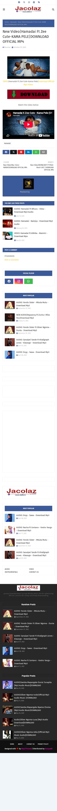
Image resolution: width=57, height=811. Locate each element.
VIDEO (5, 81)
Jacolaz (7, 47)
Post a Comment (12, 260)
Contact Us (30, 744)
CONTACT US (34, 572)
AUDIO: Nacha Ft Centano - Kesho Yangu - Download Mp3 (34, 529)
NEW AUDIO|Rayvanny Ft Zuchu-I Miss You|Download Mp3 (33, 316)
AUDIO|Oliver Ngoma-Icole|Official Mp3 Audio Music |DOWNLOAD (31, 696)
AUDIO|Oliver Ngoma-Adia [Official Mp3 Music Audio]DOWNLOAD (31, 733)
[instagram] (29, 2)
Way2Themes (26, 749)
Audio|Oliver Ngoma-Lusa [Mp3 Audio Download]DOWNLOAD (31, 721)
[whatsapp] (28, 281)
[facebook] (19, 2)
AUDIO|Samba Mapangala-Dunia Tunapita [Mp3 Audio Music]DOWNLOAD (33, 684)
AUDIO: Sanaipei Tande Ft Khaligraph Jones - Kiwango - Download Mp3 (32, 341)
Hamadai (13, 22)
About (20, 744)
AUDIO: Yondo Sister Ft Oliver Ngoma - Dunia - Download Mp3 (33, 329)
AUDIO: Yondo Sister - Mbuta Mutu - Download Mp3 (32, 304)
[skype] (38, 2)
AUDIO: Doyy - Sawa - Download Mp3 (32, 352)
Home (7, 22)
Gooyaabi (48, 749)
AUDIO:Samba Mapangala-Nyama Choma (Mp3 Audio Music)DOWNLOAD (32, 708)
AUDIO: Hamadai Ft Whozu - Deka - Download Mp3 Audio (29, 210)
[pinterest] (34, 2)
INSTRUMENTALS (11, 572)
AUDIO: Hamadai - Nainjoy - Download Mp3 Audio (33, 222)
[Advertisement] (31, 391)
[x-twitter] (24, 2)
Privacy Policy (43, 744)
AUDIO (7, 569)
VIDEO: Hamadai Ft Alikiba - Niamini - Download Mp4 (30, 234)
